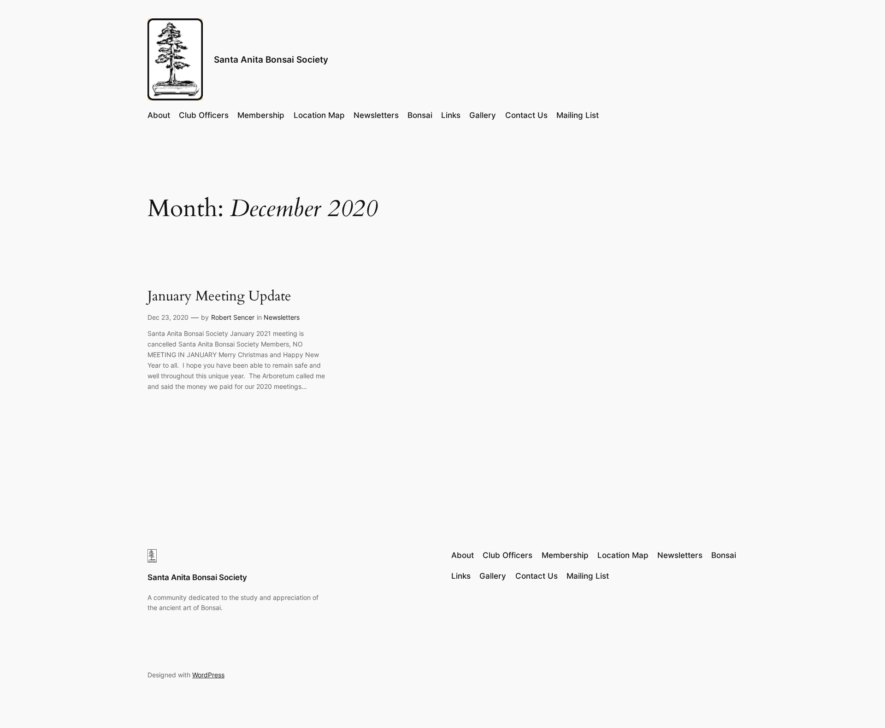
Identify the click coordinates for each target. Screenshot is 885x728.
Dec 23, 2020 (168, 317)
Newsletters (282, 317)
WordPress (208, 675)
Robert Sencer (232, 317)
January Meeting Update (219, 296)
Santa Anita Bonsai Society (271, 59)
